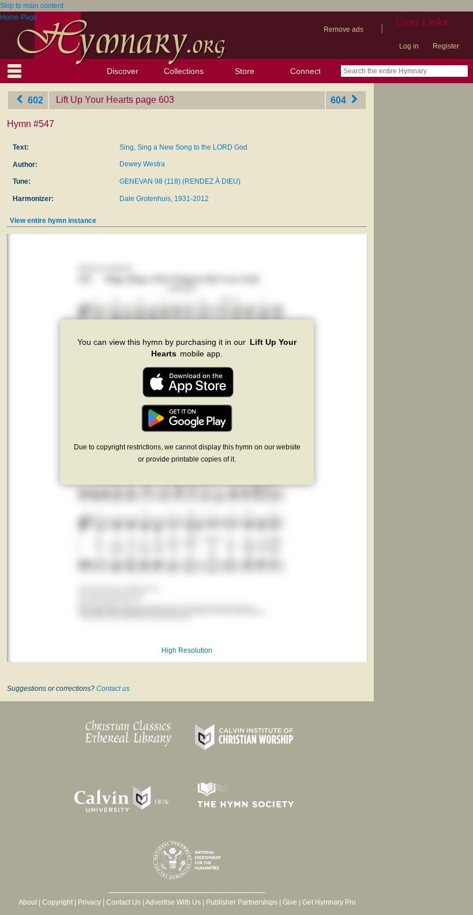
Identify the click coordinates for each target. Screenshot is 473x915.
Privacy (89, 902)
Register (446, 46)
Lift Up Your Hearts (94, 100)
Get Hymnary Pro (329, 902)
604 (339, 100)
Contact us (113, 689)
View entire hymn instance (53, 221)
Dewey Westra (142, 164)
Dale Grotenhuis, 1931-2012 (164, 199)
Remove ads (343, 29)
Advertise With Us (173, 902)
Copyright (57, 902)
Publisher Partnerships (241, 902)
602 (34, 100)
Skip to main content (31, 6)
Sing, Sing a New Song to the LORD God (183, 147)
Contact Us (123, 902)
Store (244, 71)
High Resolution (187, 650)
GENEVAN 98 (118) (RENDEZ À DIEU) (180, 181)
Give (290, 902)
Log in (409, 46)
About (27, 902)
